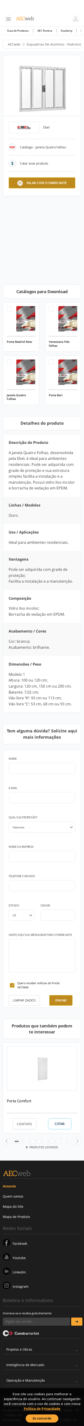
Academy (66, 31)
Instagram (20, 1286)
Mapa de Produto (16, 1216)
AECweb (14, 44)
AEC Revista (44, 31)
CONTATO (24, 1124)
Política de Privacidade (42, 1408)
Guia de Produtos (18, 31)
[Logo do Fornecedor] (24, 127)
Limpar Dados (24, 1000)
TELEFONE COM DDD (22, 876)
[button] (6, 1141)
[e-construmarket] (21, 1333)
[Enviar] (76, 1322)
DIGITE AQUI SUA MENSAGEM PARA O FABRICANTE (40, 935)
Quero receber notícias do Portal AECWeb (38, 985)
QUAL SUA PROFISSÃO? (23, 817)
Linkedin (19, 1272)
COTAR (60, 1124)
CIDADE (45, 905)
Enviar (60, 1000)
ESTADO (14, 905)
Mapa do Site (13, 1206)
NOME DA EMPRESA (21, 847)
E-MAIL (13, 788)
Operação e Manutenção (25, 1380)
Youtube (19, 1258)
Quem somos (13, 1196)
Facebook (20, 1243)
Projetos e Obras (19, 1349)
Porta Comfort (19, 1100)
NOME (13, 759)
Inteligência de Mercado (25, 1365)
